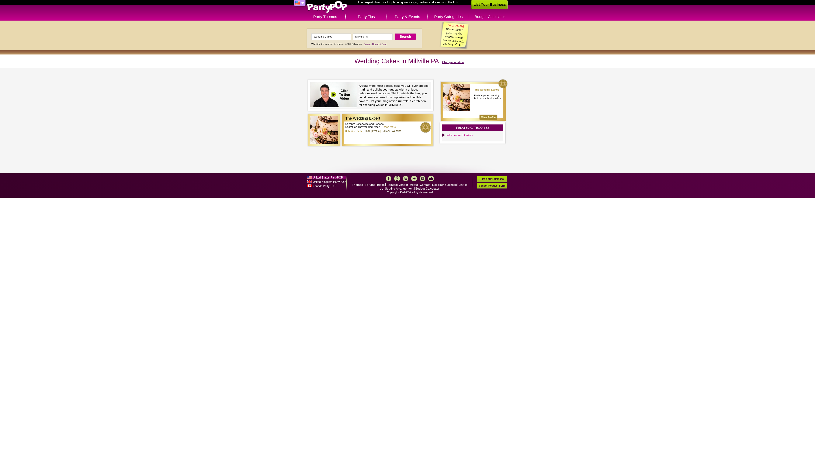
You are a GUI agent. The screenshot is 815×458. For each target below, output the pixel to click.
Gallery (386, 131)
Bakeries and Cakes (459, 135)
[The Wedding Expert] (488, 117)
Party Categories (448, 17)
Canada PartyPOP (324, 186)
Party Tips (366, 17)
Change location (453, 62)
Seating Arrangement (399, 188)
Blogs (381, 184)
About (414, 184)
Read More (389, 127)
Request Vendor (397, 184)
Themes (357, 184)
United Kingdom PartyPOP (329, 181)
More (414, 178)
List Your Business (444, 184)
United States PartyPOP (328, 177)
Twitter (405, 178)
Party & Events (407, 17)
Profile (376, 131)
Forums (370, 184)
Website (396, 131)
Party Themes (325, 17)
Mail (422, 178)
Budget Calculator (490, 17)
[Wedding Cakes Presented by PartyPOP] (334, 95)
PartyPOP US (327, 7)
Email (367, 131)
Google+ (397, 178)
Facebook (388, 178)
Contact (425, 184)
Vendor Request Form (492, 186)
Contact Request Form (375, 44)
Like (431, 178)
